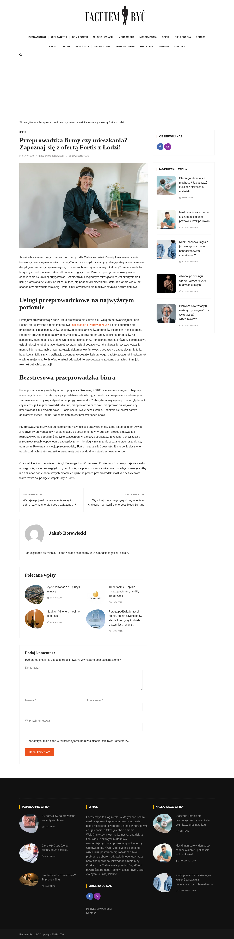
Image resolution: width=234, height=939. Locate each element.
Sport (66, 46)
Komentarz (32, 667)
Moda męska (126, 37)
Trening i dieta (125, 46)
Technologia (102, 46)
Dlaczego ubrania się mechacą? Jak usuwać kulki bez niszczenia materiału (193, 820)
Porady (201, 37)
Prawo (53, 46)
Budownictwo (37, 37)
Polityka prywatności (99, 908)
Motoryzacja (148, 37)
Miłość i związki (103, 37)
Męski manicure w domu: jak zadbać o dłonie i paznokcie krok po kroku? (195, 217)
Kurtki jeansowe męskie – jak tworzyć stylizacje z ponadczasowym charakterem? (194, 879)
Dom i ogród (80, 37)
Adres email (95, 700)
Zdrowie (164, 46)
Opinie (166, 37)
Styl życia (82, 46)
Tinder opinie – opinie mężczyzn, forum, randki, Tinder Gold (124, 591)
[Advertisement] (117, 89)
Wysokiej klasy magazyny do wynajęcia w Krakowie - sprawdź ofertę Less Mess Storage (116, 502)
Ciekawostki (59, 37)
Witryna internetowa (37, 720)
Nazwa (30, 700)
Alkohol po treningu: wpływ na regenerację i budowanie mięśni (193, 280)
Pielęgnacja (183, 37)
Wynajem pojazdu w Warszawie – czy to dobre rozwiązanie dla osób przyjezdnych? (49, 502)
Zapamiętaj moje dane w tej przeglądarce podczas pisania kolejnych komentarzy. (78, 740)
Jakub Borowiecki (54, 156)
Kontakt (179, 46)
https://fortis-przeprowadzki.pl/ (90, 324)
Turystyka (146, 46)
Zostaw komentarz (79, 156)
